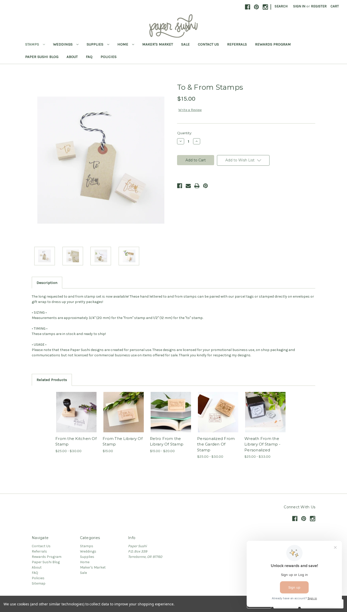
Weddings (63, 44)
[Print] (196, 185)
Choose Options (76, 417)
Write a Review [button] (190, 110)
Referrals (237, 44)
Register (319, 6)
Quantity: (184, 133)
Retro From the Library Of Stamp (166, 441)
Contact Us (208, 44)
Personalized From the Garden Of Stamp (216, 444)
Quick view (72, 408)
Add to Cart (123, 417)
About (72, 56)
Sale (185, 44)
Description (47, 282)
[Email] (188, 185)
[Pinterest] (205, 185)
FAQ (89, 56)
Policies (109, 56)
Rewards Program (273, 44)
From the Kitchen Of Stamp (76, 441)
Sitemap (38, 583)
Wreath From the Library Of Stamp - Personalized (262, 444)
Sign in (299, 6)
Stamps (32, 44)
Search (281, 6)
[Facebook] (179, 185)
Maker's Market (157, 44)
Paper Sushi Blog (41, 56)
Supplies (95, 44)
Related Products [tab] (52, 379)
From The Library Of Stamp (123, 441)
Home (123, 44)
